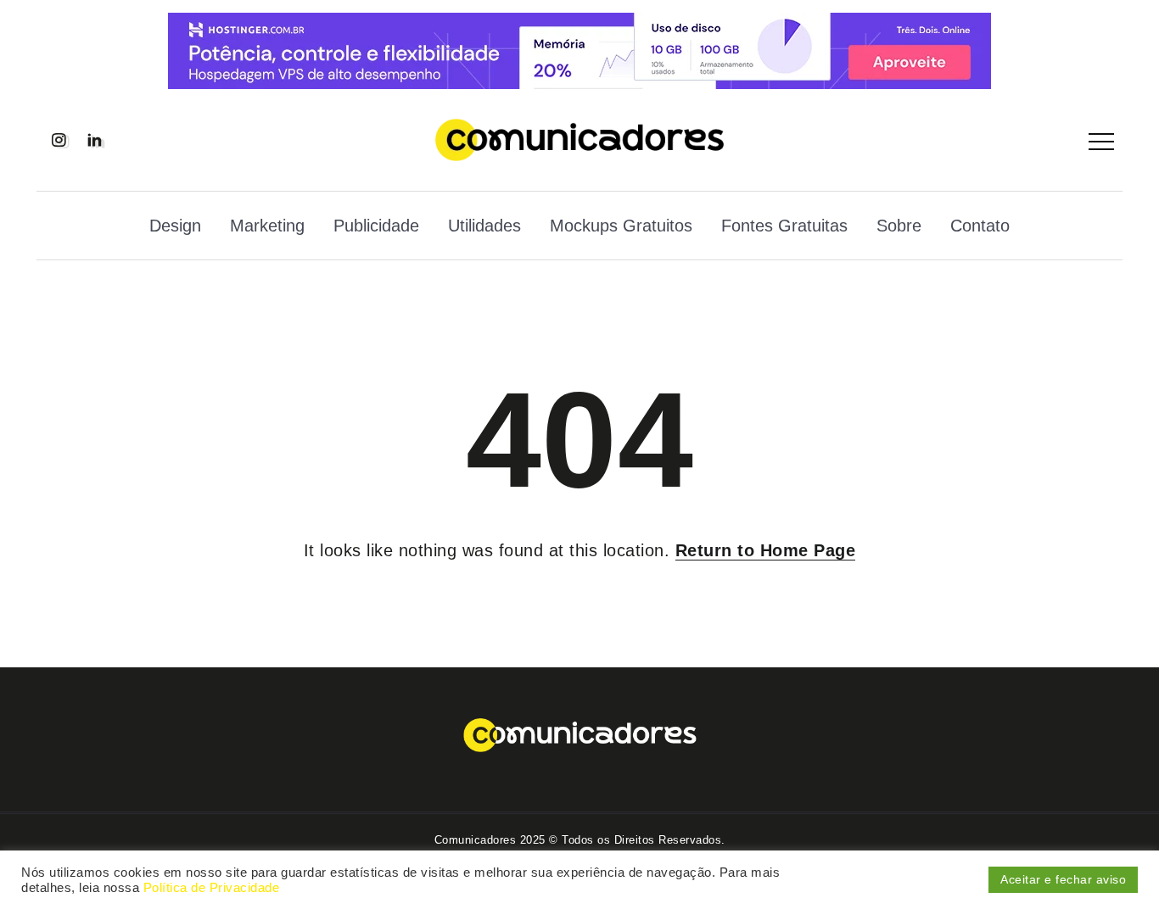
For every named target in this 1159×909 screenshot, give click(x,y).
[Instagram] (58, 139)
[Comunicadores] (579, 138)
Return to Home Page (765, 550)
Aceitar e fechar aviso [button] (1063, 879)
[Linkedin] (94, 139)
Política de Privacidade (211, 888)
